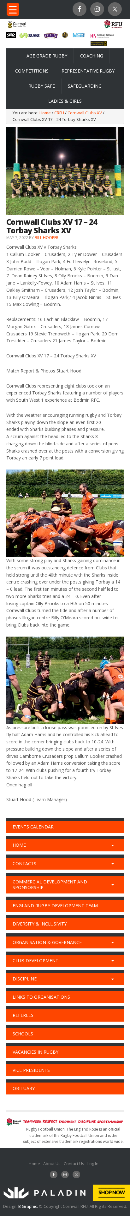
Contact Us (74, 1163)
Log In (92, 1163)
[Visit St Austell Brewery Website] (50, 38)
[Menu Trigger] (13, 9)
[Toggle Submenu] (112, 845)
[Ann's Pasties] (65, 36)
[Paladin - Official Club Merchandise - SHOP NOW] (65, 1199)
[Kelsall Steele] (102, 36)
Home (34, 1163)
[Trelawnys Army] (99, 44)
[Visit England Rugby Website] (113, 27)
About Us (52, 1163)
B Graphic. (28, 1206)
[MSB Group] (79, 37)
